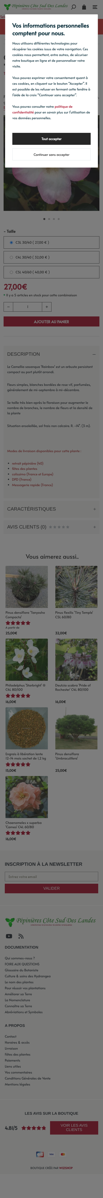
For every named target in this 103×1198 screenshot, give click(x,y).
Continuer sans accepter (51, 154)
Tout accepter (51, 138)
